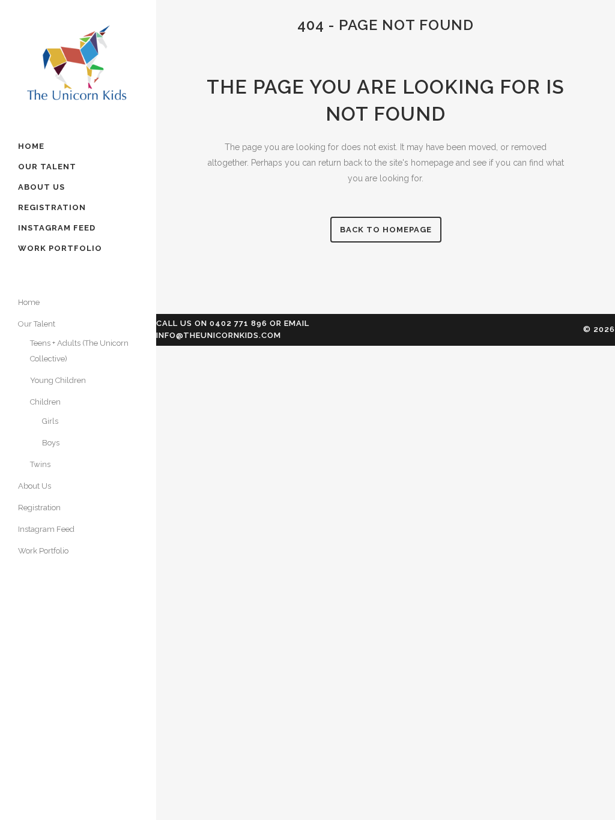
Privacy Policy (53, 608)
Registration (39, 507)
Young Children (58, 380)
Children (45, 401)
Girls (50, 421)
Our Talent (36, 323)
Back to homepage (386, 229)
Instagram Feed (46, 529)
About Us (34, 485)
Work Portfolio (43, 550)
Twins (40, 464)
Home (29, 302)
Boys (50, 442)
